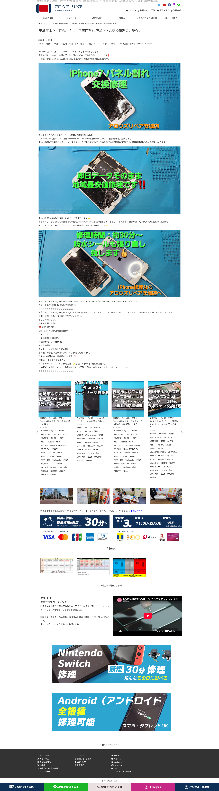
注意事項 (177, 10)
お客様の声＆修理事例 (49, 768)
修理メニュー (45, 758)
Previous (37, 432)
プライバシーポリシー (122, 771)
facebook (117, 762)
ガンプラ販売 (45, 771)
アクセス (132, 10)
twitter (116, 755)
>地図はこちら (136, 511)
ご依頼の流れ (45, 762)
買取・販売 (164, 10)
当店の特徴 (44, 755)
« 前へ (103, 744)
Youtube (117, 758)
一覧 (109, 744)
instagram (117, 765)
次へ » (116, 744)
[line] (179, 4)
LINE (115, 768)
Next (181, 432)
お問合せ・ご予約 (148, 10)
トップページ (44, 23)
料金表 (42, 765)
